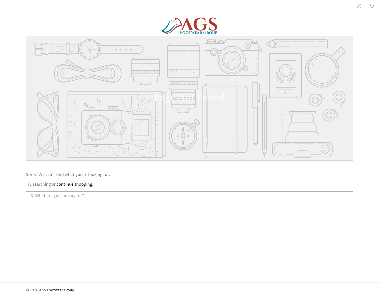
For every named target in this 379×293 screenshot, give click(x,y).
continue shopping (74, 184)
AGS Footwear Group (56, 290)
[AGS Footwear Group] (189, 26)
